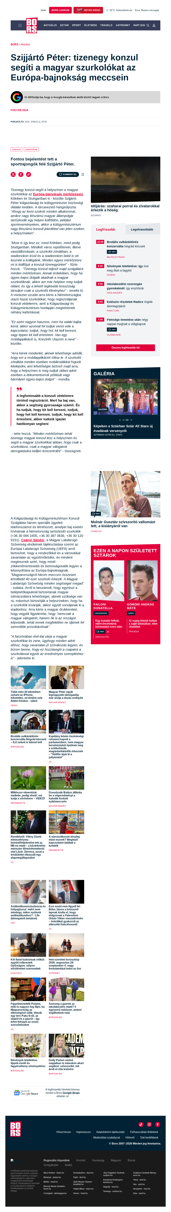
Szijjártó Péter (31, 149)
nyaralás (96, 531)
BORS (15, 44)
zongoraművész (101, 613)
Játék (43, 10)
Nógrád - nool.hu (111, 1187)
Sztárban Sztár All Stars (108, 435)
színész (131, 613)
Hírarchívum (63, 1132)
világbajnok (114, 335)
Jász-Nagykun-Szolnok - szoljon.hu (114, 1174)
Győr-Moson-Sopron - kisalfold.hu (83, 1183)
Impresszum (83, 1132)
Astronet (123, 25)
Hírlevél (130, 1137)
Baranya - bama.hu (52, 1177)
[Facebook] (20, 174)
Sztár (64, 25)
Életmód (90, 25)
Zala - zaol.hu (139, 1193)
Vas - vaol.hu (139, 1184)
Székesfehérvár (121, 10)
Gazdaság (98, 1160)
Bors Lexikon (60, 10)
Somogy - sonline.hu (112, 1191)
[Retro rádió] (79, 10)
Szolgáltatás (51, 1165)
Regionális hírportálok (57, 1160)
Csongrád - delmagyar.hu (55, 1193)
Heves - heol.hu (80, 1193)
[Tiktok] (140, 1124)
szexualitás (102, 637)
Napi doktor (142, 25)
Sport (76, 25)
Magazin (116, 1160)
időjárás (96, 215)
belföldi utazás (116, 257)
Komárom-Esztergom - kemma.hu (113, 1181)
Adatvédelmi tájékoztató (110, 1132)
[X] (13, 174)
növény (111, 275)
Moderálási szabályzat (106, 1137)
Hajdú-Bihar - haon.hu (83, 1189)
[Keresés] (148, 25)
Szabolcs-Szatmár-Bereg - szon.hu (145, 1174)
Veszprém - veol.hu (141, 1189)
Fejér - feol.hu (79, 1177)
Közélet (80, 1160)
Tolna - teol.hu (139, 1180)
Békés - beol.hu (51, 1182)
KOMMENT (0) (69, 174)
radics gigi (113, 311)
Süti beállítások (149, 1137)
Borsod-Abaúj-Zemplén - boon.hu (55, 1187)
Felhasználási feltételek (144, 1132)
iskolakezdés (114, 293)
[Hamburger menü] (18, 25)
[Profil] (154, 25)
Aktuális (50, 25)
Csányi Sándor (32, 540)
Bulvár (131, 1160)
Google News (71, 1092)
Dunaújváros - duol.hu (83, 1173)
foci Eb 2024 (19, 110)
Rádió (68, 1165)
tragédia (134, 631)
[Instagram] (149, 1124)
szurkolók (16, 149)
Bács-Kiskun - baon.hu (54, 1173)
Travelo (106, 25)
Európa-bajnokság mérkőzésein (58, 194)
